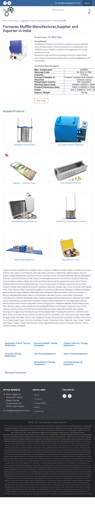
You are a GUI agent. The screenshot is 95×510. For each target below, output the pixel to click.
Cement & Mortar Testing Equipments (76, 344)
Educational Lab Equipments (56, 437)
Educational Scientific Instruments (42, 426)
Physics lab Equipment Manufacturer (54, 430)
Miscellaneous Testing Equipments (44, 363)
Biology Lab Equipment (68, 434)
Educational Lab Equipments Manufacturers (30, 437)
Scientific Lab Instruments (62, 439)
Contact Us (39, 411)
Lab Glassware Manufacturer (26, 439)
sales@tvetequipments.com (18, 410)
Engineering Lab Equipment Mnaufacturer (25, 434)
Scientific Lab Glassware (44, 439)
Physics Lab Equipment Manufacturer (41, 428)
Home (5, 21)
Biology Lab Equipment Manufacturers (26, 430)
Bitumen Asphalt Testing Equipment (45, 344)
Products (38, 399)
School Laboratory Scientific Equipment (69, 426)
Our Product (14, 21)
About (87, 3)
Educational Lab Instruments (70, 441)
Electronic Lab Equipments (49, 434)
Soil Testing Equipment (45, 354)
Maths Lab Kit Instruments (76, 437)
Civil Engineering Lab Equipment (73, 363)
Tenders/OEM (40, 403)
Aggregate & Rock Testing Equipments (36, 21)
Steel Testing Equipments (76, 354)
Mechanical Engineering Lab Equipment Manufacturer (51, 432)
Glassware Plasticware (15, 372)
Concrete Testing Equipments (13, 355)
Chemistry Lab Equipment (64, 428)
